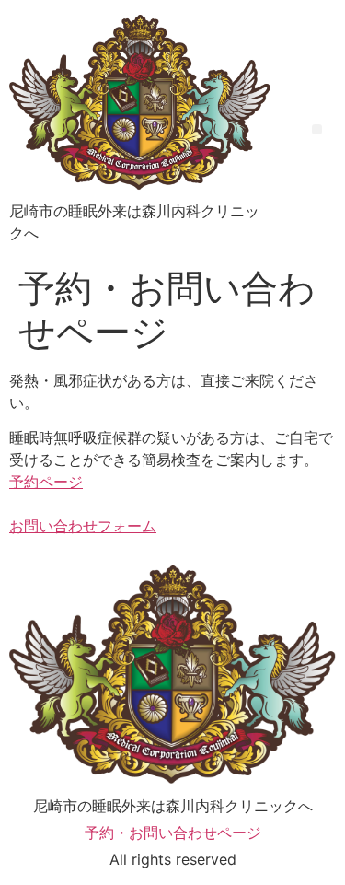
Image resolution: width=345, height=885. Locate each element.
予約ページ (46, 481)
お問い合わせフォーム (82, 526)
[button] (317, 129)
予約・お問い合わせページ (173, 832)
